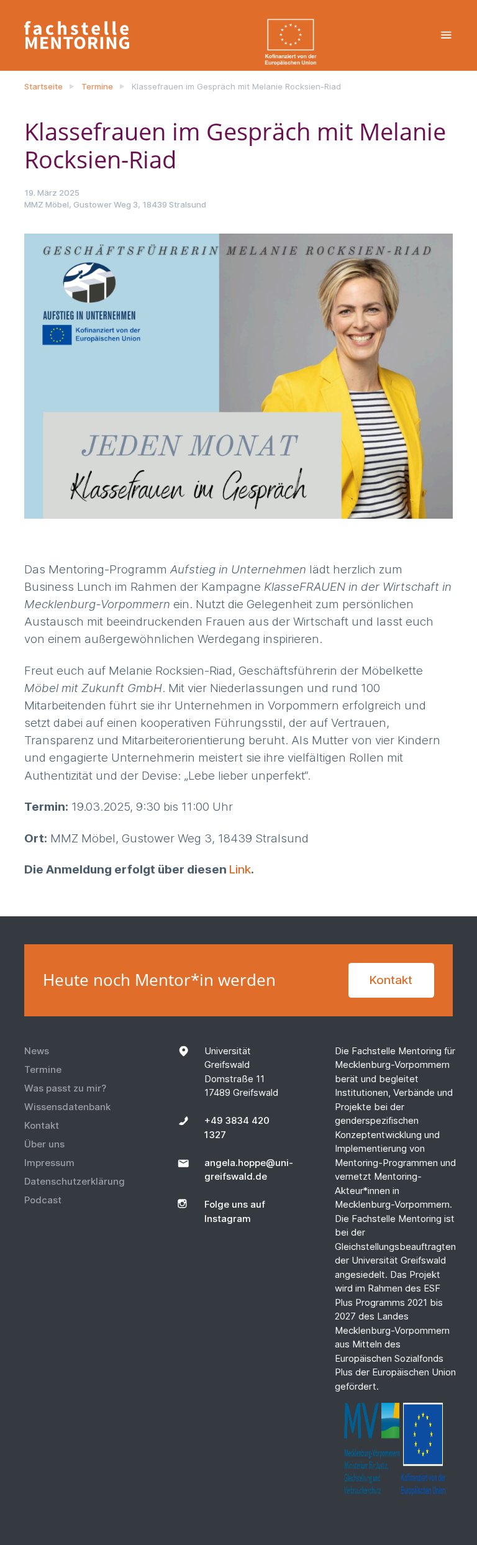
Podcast (42, 1200)
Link (240, 869)
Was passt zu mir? (65, 1088)
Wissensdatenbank (67, 1107)
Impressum (49, 1163)
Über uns (44, 1144)
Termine (97, 86)
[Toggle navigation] (446, 35)
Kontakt (391, 980)
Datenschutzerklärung (74, 1181)
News (36, 1051)
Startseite (43, 86)
